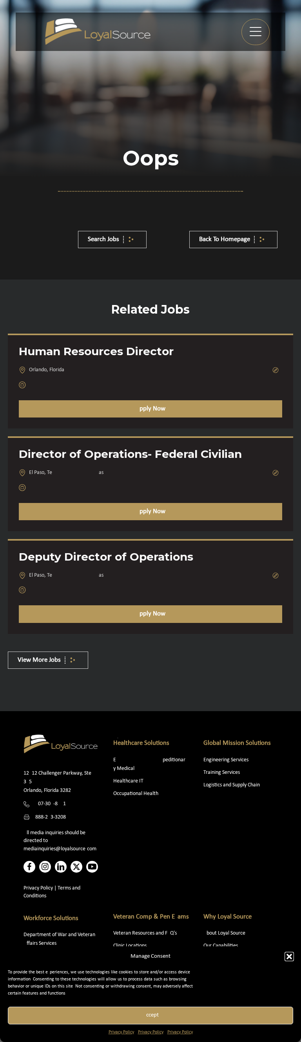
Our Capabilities (220, 946)
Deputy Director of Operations (106, 556)
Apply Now (150, 408)
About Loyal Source (224, 933)
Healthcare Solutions (141, 743)
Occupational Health (135, 794)
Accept (151, 1015)
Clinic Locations (130, 946)
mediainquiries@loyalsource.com (60, 849)
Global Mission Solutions (237, 743)
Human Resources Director (96, 351)
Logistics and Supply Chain (231, 785)
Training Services (221, 772)
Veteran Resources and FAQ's (145, 933)
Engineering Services (225, 760)
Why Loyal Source (227, 916)
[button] (289, 956)
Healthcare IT (129, 781)
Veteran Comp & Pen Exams (151, 916)
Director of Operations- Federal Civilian (130, 454)
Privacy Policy (121, 1032)
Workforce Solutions (51, 918)
